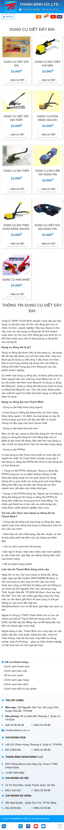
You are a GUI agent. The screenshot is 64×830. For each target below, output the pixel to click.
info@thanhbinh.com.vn (17, 730)
